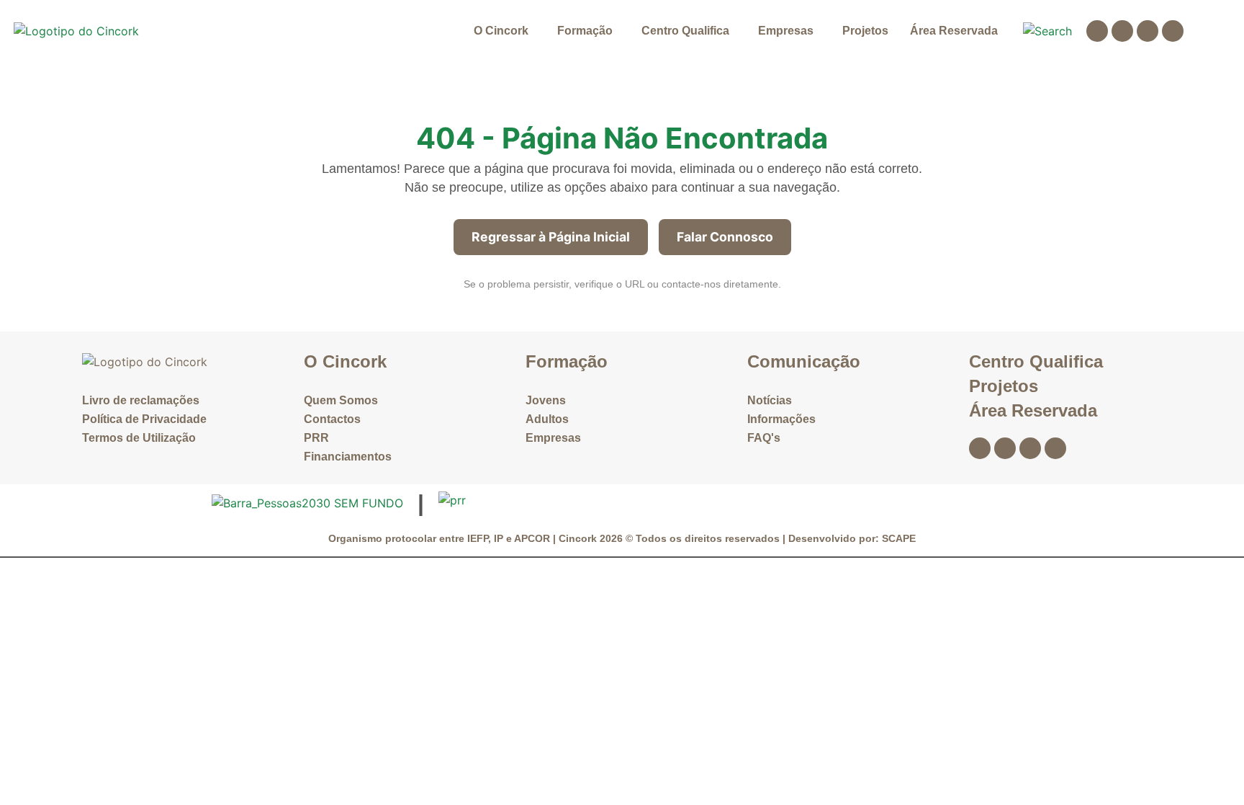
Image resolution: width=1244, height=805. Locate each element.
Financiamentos (348, 456)
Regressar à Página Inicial (551, 236)
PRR (316, 438)
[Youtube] (1173, 31)
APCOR (533, 538)
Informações (781, 419)
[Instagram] (1122, 31)
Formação (585, 31)
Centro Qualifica (685, 31)
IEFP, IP (485, 538)
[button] (504, 31)
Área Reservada (954, 31)
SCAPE (899, 538)
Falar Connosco (725, 236)
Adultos (547, 419)
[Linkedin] (1147, 31)
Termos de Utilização (139, 438)
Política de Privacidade (144, 419)
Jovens (546, 400)
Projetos (865, 31)
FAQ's (763, 438)
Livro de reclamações (140, 400)
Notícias (769, 400)
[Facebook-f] (1097, 31)
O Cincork (501, 31)
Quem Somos (341, 400)
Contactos (332, 419)
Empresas (785, 31)
